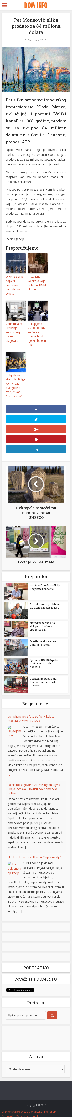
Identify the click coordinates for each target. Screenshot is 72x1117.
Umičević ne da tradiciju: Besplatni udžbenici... (45, 587)
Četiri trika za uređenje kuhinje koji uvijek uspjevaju (14, 332)
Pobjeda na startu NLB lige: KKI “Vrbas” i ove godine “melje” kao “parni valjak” (16, 385)
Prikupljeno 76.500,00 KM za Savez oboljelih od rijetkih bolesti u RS (37, 334)
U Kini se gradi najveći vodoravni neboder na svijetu (15, 285)
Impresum (50, 1111)
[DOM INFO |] (35, 5)
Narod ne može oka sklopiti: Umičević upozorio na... (42, 626)
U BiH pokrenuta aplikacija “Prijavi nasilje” (34, 857)
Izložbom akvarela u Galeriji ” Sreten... (43, 642)
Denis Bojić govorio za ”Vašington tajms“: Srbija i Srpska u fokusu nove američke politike (35, 789)
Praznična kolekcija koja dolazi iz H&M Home (37, 283)
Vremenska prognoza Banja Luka (22, 1111)
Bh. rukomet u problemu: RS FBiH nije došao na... (45, 605)
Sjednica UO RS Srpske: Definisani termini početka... (44, 663)
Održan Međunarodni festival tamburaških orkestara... (43, 682)
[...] (9, 775)
